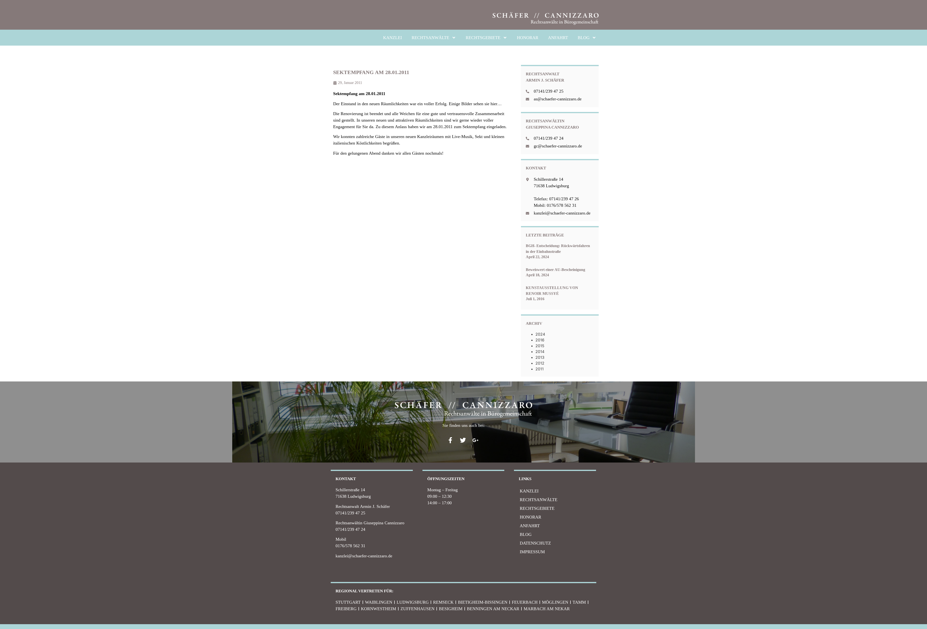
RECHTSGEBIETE (483, 37)
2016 (539, 340)
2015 (539, 345)
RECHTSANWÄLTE (430, 37)
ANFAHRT (558, 37)
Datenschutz (535, 543)
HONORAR (527, 37)
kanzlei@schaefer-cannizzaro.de (364, 555)
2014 (539, 351)
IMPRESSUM (532, 551)
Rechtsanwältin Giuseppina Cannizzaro (370, 522)
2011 (539, 368)
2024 (540, 334)
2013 (539, 357)
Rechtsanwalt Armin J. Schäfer (363, 506)
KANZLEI (392, 37)
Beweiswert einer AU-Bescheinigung (555, 270)
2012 (539, 363)
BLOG (584, 37)
